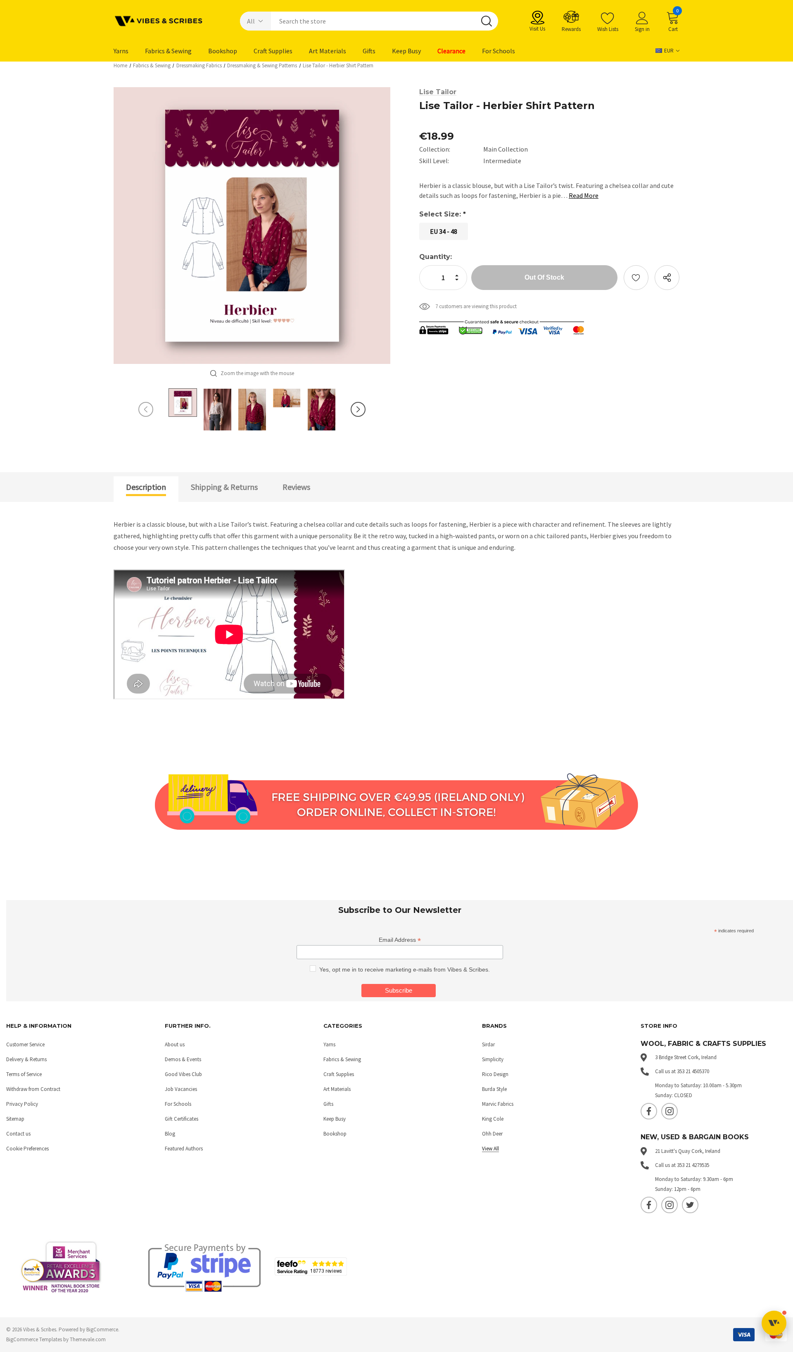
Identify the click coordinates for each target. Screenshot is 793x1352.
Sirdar (488, 1044)
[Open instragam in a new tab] (669, 1111)
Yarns (329, 1044)
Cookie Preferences (27, 1148)
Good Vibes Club (183, 1074)
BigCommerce (102, 1329)
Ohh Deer (492, 1133)
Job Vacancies (181, 1089)
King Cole (492, 1118)
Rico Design (495, 1074)
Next (358, 409)
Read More (583, 195)
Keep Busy (334, 1118)
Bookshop (335, 1133)
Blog (170, 1133)
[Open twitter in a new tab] (690, 1205)
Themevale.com (88, 1339)
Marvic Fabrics (497, 1103)
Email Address (400, 940)
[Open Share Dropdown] (667, 277)
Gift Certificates (181, 1118)
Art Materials (337, 1089)
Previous (145, 409)
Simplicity (492, 1059)
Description (146, 487)
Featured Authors (184, 1148)
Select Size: (442, 214)
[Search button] (486, 21)
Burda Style (494, 1089)
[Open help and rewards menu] (774, 1323)
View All (490, 1148)
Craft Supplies (338, 1074)
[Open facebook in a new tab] (649, 1111)
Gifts (328, 1103)
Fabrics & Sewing (342, 1059)
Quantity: (435, 257)
